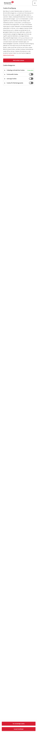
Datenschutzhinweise (8, 55)
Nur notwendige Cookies (19, 723)
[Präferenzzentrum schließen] (35, 3)
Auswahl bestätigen (18, 729)
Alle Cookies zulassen (18, 60)
